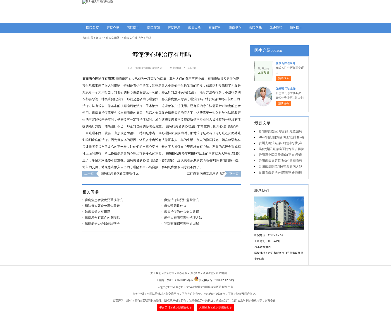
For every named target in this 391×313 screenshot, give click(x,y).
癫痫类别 (235, 27)
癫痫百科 (214, 27)
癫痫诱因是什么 (175, 206)
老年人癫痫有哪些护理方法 (183, 217)
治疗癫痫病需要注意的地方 (206, 173)
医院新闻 (153, 27)
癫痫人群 (194, 27)
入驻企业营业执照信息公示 (215, 307)
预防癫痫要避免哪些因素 (102, 206)
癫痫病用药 (112, 37)
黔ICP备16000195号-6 (180, 280)
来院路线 (255, 27)
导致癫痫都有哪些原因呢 (181, 223)
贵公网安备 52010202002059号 (217, 280)
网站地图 (221, 273)
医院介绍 (113, 27)
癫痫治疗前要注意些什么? (182, 200)
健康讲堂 (208, 273)
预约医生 (296, 27)
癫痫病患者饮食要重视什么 (120, 173)
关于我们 (155, 273)
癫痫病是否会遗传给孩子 (102, 223)
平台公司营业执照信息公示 (175, 307)
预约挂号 (283, 78)
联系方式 (168, 273)
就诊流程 (275, 27)
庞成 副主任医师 (286, 63)
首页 (98, 37)
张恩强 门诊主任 (286, 88)
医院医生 (133, 27)
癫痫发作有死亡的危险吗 (102, 217)
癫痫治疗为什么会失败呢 (181, 212)
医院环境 (174, 27)
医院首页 (92, 27)
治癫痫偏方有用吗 (97, 212)
